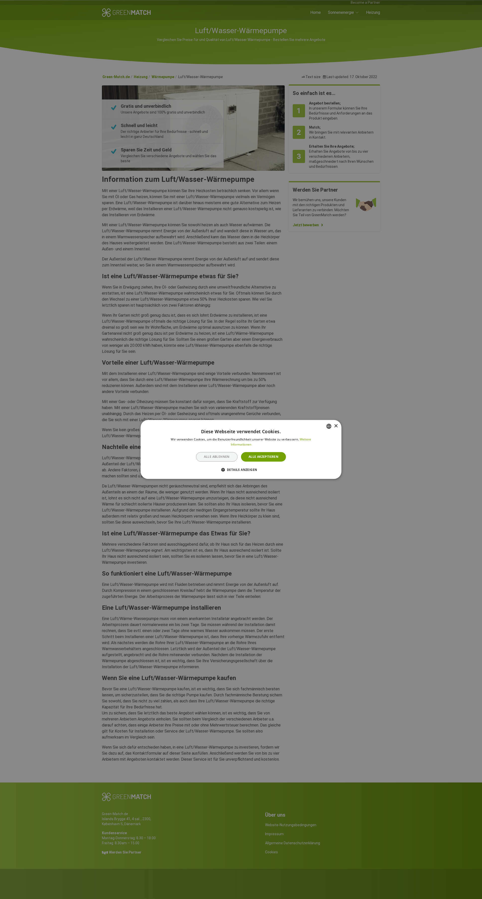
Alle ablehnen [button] (217, 457)
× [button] (336, 426)
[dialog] (241, 449)
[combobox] (328, 426)
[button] (241, 470)
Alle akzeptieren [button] (263, 457)
